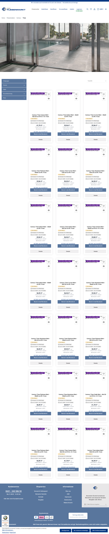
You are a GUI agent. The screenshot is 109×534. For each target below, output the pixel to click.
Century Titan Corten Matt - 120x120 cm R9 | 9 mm (68, 171)
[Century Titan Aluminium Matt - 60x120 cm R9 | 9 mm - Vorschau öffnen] (48, 322)
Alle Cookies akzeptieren (99, 530)
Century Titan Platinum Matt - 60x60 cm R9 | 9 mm (41, 171)
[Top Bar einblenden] (105, 9)
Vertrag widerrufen (78, 516)
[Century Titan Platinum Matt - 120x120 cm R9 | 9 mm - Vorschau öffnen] (48, 434)
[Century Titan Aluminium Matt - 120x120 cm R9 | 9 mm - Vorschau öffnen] (103, 154)
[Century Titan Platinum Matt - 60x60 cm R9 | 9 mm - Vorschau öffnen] (48, 154)
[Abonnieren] (105, 504)
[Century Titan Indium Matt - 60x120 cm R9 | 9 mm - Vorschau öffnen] (76, 210)
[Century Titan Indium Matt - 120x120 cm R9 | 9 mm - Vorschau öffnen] (103, 434)
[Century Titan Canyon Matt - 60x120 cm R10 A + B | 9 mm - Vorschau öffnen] (48, 98)
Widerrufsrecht (68, 502)
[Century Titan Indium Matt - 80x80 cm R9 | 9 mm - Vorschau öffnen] (48, 266)
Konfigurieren (65, 530)
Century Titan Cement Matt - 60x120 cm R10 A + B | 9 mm (68, 451)
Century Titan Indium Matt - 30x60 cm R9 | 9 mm (40, 227)
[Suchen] (87, 9)
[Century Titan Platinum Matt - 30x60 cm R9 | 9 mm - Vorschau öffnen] (76, 322)
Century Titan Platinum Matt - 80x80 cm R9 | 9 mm (41, 395)
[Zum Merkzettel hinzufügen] (48, 94)
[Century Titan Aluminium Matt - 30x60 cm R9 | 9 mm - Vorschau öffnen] (76, 378)
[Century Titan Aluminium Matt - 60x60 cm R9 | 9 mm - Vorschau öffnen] (103, 266)
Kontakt (40, 497)
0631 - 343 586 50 (14, 491)
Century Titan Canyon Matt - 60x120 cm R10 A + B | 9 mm (40, 115)
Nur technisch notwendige (81, 530)
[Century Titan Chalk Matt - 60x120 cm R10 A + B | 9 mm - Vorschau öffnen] (103, 378)
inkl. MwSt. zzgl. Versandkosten (41, 131)
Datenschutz (68, 500)
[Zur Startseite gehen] (14, 9)
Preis (4, 98)
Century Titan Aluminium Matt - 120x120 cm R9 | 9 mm (95, 171)
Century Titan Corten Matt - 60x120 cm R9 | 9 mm (68, 283)
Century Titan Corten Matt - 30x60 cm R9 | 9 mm (95, 115)
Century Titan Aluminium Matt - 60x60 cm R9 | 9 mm (95, 283)
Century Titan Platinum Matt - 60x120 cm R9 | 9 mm (96, 339)
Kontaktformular (18, 498)
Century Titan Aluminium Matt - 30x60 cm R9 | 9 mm (68, 395)
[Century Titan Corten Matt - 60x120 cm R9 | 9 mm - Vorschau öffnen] (76, 266)
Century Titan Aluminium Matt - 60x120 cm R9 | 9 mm (40, 339)
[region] (54, 3)
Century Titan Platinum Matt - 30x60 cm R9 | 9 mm (68, 339)
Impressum (68, 497)
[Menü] (8, 516)
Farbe (4, 89)
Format (5, 85)
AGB (68, 494)
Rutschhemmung (7, 93)
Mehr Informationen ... (8, 530)
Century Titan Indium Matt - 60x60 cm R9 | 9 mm (68, 115)
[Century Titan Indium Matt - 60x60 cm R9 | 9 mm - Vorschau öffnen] (76, 98)
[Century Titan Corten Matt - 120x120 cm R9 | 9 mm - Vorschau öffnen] (76, 154)
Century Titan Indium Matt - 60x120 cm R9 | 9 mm (68, 227)
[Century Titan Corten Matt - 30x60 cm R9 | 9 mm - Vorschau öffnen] (103, 98)
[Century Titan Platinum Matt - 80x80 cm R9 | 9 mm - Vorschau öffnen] (48, 378)
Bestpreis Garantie (40, 494)
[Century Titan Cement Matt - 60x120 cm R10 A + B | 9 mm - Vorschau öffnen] (76, 434)
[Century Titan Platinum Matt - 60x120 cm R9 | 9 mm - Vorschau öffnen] (103, 322)
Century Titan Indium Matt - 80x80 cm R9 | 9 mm (40, 283)
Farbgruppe (6, 81)
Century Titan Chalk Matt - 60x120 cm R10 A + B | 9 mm (95, 395)
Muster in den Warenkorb (40, 134)
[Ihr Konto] (94, 9)
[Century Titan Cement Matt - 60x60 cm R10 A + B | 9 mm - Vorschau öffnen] (103, 210)
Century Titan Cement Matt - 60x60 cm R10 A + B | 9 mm (95, 227)
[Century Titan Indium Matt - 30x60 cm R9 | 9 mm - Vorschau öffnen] (48, 210)
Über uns (68, 491)
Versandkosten (65, 524)
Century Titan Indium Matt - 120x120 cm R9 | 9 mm (95, 451)
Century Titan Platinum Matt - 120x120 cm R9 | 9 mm (41, 451)
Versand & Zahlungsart (41, 491)
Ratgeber (41, 500)
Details (41, 139)
